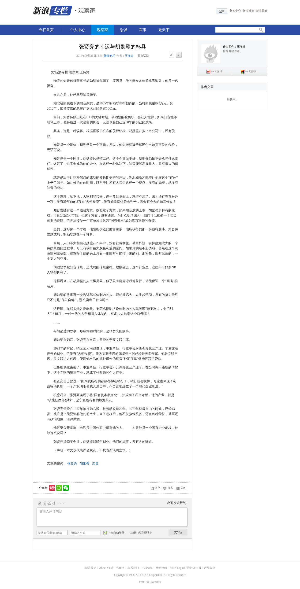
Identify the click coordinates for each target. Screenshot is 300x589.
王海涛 (129, 55)
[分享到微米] (52, 488)
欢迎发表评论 (177, 503)
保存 (157, 488)
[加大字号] (179, 55)
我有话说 (143, 55)
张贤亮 (72, 463)
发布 (178, 532)
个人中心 (77, 30)
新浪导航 (261, 10)
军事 (142, 30)
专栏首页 (46, 30)
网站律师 (161, 568)
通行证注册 (194, 568)
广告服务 (119, 568)
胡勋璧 (85, 463)
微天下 (163, 30)
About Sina (105, 568)
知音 (95, 463)
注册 (133, 532)
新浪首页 (248, 10)
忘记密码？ (145, 532)
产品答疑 (209, 568)
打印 (170, 488)
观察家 (102, 30)
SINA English (177, 568)
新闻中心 (235, 10)
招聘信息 (147, 568)
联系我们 (133, 568)
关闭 (183, 488)
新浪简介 (90, 568)
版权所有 (156, 582)
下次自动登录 (116, 532)
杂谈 (123, 30)
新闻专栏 (109, 55)
